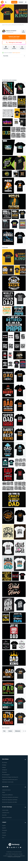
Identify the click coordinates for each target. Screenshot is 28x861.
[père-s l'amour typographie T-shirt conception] (8, 390)
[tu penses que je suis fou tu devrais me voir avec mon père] (13, 600)
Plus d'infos (5, 55)
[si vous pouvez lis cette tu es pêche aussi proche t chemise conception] (6, 677)
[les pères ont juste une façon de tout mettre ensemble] (8, 445)
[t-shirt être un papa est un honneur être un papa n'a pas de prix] (13, 327)
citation (10, 852)
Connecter (21, 2)
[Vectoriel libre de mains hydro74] (7, 190)
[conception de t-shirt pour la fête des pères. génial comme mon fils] (5, 728)
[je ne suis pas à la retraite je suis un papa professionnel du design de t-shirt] (9, 364)
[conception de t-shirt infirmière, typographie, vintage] (13, 271)
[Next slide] (22, 852)
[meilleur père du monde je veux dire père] (13, 225)
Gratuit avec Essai (14, 37)
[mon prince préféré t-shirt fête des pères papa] (10, 739)
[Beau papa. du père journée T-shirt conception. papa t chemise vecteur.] (13, 457)
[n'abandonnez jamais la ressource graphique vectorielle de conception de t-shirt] (13, 179)
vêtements (17, 852)
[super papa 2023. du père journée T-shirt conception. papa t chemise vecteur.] (13, 501)
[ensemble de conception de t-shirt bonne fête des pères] (9, 101)
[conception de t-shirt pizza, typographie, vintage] (13, 209)
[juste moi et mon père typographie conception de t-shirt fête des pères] (13, 753)
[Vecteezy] (2, 2)
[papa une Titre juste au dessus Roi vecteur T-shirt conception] (8, 303)
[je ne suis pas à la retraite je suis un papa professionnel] (13, 377)
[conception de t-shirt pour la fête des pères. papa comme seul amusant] (19, 137)
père (4, 852)
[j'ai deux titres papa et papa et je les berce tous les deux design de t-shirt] (13, 715)
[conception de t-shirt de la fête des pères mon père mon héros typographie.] (13, 700)
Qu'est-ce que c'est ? (16, 52)
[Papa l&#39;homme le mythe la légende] (6, 238)
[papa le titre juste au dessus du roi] (13, 291)
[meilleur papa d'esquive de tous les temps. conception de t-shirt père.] (7, 125)
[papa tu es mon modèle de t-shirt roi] (13, 779)
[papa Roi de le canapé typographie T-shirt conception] (13, 531)
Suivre (23, 32)
